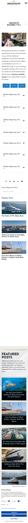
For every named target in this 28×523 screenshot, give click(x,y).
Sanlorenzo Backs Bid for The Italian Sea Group (14, 465)
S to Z (22, 85)
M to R (14, 85)
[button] (14, 95)
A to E (6, 85)
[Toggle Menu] (26, 3)
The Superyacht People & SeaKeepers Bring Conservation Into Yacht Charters (14, 395)
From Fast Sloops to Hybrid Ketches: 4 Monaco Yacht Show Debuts (14, 419)
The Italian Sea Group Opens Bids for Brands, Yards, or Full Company (14, 443)
